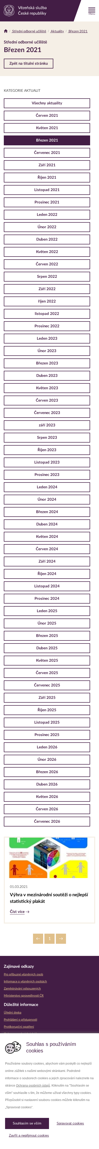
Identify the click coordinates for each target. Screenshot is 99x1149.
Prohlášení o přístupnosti (20, 1019)
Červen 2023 (47, 400)
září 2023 (47, 425)
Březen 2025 (47, 636)
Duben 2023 (47, 376)
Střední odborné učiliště (28, 31)
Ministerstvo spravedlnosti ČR (24, 995)
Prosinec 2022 (47, 326)
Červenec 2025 (47, 685)
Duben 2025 (47, 648)
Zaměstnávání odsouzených (22, 988)
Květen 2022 (47, 252)
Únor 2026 (47, 760)
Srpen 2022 (47, 277)
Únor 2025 (47, 623)
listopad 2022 (47, 314)
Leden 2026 (47, 747)
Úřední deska (12, 1012)
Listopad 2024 (47, 586)
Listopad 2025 (47, 722)
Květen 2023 (47, 388)
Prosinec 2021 (47, 202)
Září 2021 (47, 165)
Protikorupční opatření (19, 1026)
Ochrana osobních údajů (33, 1085)
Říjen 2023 (47, 450)
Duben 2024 (47, 524)
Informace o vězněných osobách (25, 981)
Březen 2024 (47, 512)
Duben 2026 (47, 784)
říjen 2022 (47, 301)
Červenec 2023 (47, 413)
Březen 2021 (78, 31)
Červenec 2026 (47, 821)
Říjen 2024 (47, 574)
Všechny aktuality (47, 103)
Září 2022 (47, 289)
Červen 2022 (47, 264)
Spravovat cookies (70, 1123)
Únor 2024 (47, 499)
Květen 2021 (47, 128)
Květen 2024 (47, 537)
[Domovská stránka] (6, 31)
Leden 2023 (47, 338)
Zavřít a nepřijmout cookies (29, 1135)
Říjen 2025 (47, 710)
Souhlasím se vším (27, 1123)
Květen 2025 (47, 660)
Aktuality (57, 31)
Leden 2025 (47, 611)
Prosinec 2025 (47, 735)
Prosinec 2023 (47, 475)
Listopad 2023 (47, 462)
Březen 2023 (47, 363)
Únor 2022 (47, 227)
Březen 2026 (47, 772)
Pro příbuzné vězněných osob (23, 974)
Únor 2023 (47, 351)
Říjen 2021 (47, 177)
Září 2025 (47, 698)
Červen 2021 (47, 116)
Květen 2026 (47, 797)
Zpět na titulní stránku (28, 63)
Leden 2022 (47, 215)
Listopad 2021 (47, 190)
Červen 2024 (47, 549)
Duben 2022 (47, 239)
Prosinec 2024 (47, 599)
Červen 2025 (47, 673)
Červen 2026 (47, 809)
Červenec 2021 (47, 153)
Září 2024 (47, 561)
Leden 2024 (47, 487)
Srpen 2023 (47, 438)
